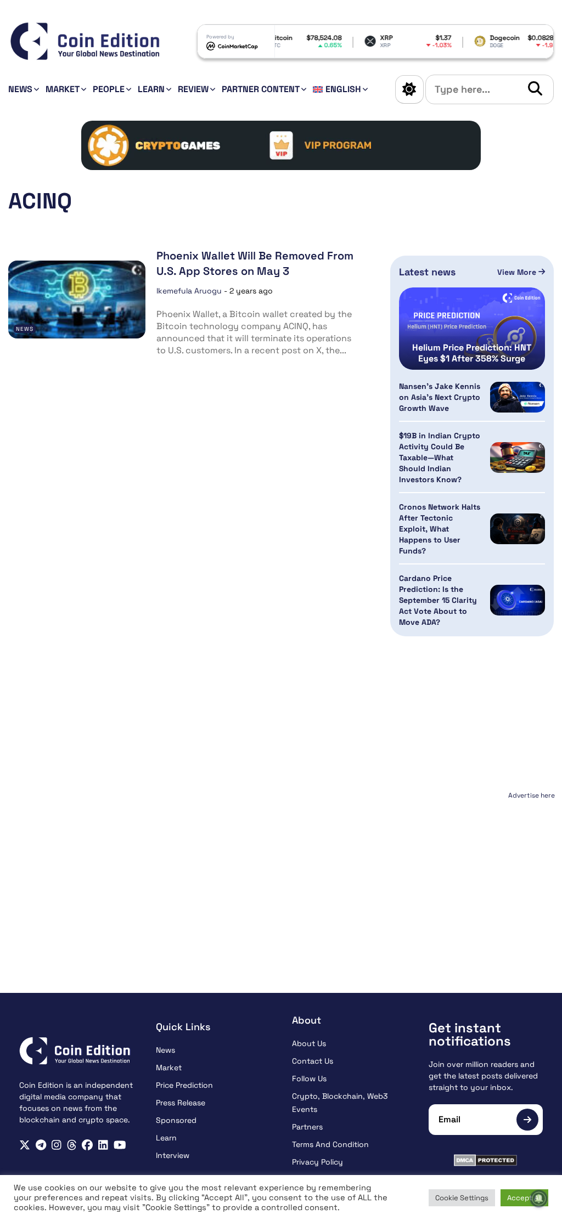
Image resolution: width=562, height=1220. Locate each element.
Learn (151, 89)
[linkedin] (103, 1145)
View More (517, 272)
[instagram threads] (72, 1145)
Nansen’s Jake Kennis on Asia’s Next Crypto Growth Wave (439, 397)
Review (193, 89)
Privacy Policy (317, 1162)
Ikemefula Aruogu (189, 291)
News (20, 89)
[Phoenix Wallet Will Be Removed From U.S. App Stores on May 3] (76, 299)
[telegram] (41, 1145)
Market (63, 89)
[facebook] (87, 1145)
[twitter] (24, 1145)
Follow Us (309, 1078)
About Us (309, 1043)
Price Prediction (184, 1085)
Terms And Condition (330, 1144)
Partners (307, 1127)
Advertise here (531, 795)
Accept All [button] (524, 1197)
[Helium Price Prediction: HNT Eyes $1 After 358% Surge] (472, 328)
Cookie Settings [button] (461, 1197)
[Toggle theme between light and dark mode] (409, 89)
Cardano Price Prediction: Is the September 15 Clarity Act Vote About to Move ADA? (438, 600)
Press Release (180, 1103)
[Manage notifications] (539, 1198)
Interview (172, 1155)
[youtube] (120, 1145)
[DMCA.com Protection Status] (486, 1160)
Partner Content (261, 89)
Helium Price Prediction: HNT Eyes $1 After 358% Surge (471, 353)
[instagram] (56, 1145)
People (109, 89)
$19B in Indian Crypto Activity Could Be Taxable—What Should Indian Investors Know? (439, 457)
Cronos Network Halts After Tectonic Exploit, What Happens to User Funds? (439, 529)
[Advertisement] (472, 871)
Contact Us (312, 1061)
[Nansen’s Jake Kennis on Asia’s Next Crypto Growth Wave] (517, 397)
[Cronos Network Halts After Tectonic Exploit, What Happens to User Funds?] (517, 529)
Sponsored (176, 1120)
